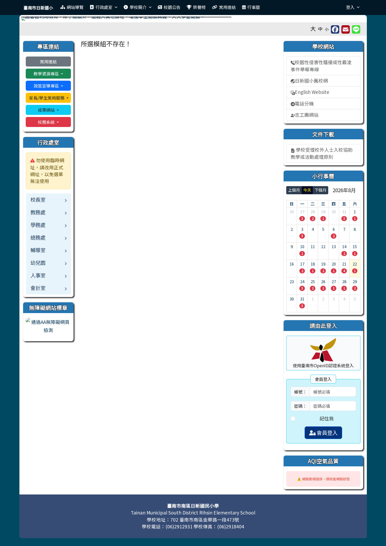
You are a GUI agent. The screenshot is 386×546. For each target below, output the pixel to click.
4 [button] (344, 271)
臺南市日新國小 (38, 7)
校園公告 (172, 7)
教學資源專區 (47, 73)
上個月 (294, 190)
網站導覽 (75, 7)
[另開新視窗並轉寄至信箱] (345, 29)
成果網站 (47, 110)
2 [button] (313, 218)
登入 (350, 7)
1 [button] (323, 218)
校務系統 (47, 122)
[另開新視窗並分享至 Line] (356, 29)
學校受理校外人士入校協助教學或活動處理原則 (322, 153)
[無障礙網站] (48, 325)
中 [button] (320, 28)
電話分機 (304, 103)
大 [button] (313, 28)
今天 (307, 190)
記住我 (327, 418)
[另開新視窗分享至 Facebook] (335, 29)
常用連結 (227, 7)
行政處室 (104, 7)
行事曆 (253, 7)
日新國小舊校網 (311, 80)
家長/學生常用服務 (47, 98)
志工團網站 (307, 114)
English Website (312, 92)
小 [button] (327, 29)
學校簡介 (138, 7)
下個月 (320, 190)
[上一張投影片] (33, 19)
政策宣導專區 (47, 86)
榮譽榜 (199, 7)
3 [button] (302, 218)
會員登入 (327, 432)
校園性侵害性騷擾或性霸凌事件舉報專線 (321, 65)
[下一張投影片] (352, 19)
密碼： (300, 406)
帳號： (300, 392)
